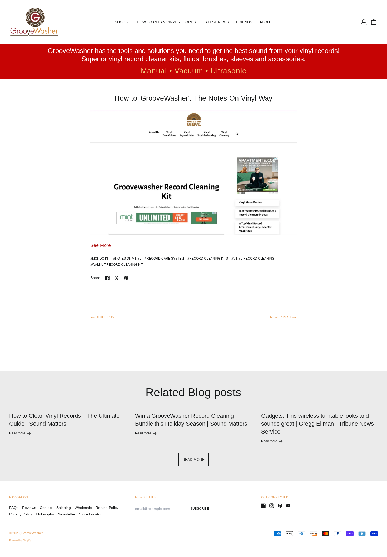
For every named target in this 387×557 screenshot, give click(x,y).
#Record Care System (164, 258)
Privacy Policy (20, 514)
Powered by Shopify (20, 540)
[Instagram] (271, 505)
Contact (46, 508)
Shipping (63, 508)
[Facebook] (263, 505)
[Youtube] (288, 505)
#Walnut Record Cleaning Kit (116, 264)
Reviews (29, 508)
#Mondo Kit (100, 258)
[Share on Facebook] (107, 278)
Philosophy (45, 514)
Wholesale (83, 508)
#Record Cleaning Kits (207, 258)
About (266, 22)
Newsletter (66, 514)
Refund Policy (107, 508)
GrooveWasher (32, 533)
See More (100, 245)
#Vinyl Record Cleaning (252, 258)
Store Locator (90, 514)
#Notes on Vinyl (127, 258)
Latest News (216, 22)
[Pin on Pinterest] (126, 278)
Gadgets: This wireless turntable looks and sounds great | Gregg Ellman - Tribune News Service (317, 423)
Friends (244, 22)
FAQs (13, 508)
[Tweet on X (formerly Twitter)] (116, 278)
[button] (374, 22)
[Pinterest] (280, 505)
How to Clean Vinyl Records (166, 22)
